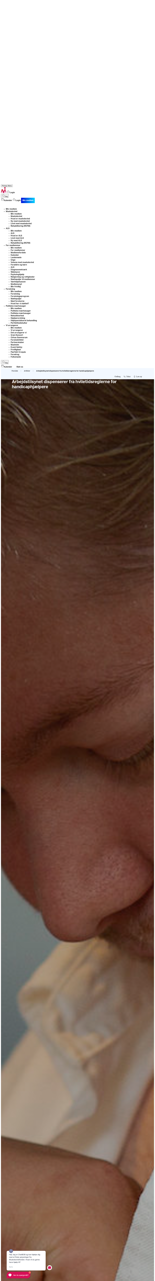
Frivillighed (16, 350)
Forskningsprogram (20, 296)
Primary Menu (7, 186)
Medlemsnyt (16, 284)
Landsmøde (16, 257)
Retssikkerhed (17, 316)
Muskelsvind (11, 211)
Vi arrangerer (12, 325)
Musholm (15, 345)
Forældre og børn (19, 265)
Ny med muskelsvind (20, 221)
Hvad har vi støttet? (20, 304)
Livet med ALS (17, 238)
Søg (6, 196)
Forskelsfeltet (17, 340)
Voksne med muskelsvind (22, 262)
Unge (13, 260)
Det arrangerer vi (19, 333)
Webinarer (15, 272)
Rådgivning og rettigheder (23, 277)
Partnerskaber (17, 342)
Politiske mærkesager (16, 306)
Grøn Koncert (17, 335)
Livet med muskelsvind (21, 224)
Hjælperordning (18, 318)
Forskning (10, 289)
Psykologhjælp (17, 274)
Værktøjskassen (18, 282)
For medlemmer (13, 245)
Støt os (19, 367)
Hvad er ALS (16, 236)
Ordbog (117, 376)
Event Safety (16, 347)
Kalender (8, 200)
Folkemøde (16, 357)
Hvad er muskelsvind (20, 219)
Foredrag (15, 354)
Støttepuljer (16, 299)
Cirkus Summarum (19, 337)
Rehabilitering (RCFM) (20, 226)
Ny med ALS (16, 241)
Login (12, 192)
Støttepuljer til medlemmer (23, 279)
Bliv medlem (27, 200)
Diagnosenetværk (19, 270)
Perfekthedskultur (19, 323)
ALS (7, 228)
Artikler (27, 371)
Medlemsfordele (18, 253)
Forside (15, 371)
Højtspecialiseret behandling (24, 321)
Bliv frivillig (16, 287)
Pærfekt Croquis (18, 352)
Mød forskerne (17, 301)
